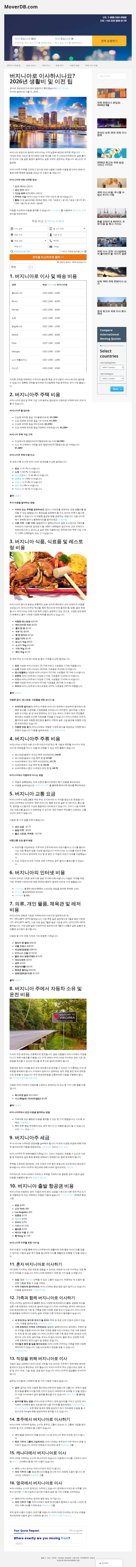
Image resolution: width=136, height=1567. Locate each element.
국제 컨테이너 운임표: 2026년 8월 (109, 104)
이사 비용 (51, 284)
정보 (48, 1558)
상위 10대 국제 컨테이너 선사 (111, 282)
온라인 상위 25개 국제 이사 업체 (111, 134)
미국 (83, 152)
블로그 (43, 1558)
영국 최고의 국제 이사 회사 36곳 (111, 312)
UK (22, 1491)
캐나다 (15, 1461)
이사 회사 (55, 210)
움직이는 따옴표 (54, 221)
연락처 (54, 1558)
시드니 (18, 482)
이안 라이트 (63, 88)
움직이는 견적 (79, 210)
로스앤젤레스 (21, 475)
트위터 (92, 1558)
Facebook (84, 1558)
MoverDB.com (21, 6)
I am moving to (106, 374)
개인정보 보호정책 (64, 1558)
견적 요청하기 (109, 41)
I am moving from (108, 362)
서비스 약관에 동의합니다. (72, 251)
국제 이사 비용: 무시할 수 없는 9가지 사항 (110, 193)
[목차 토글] (29, 267)
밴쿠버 (18, 1218)
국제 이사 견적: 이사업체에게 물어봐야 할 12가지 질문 (111, 252)
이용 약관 (75, 1558)
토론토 (18, 478)
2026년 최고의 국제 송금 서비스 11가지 (110, 163)
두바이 (18, 488)
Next (116, 389)
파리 (17, 485)
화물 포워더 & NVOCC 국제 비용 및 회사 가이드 (111, 222)
